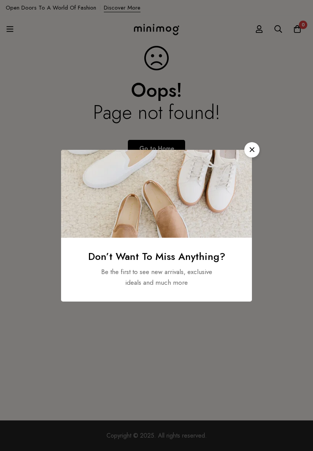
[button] (252, 149)
